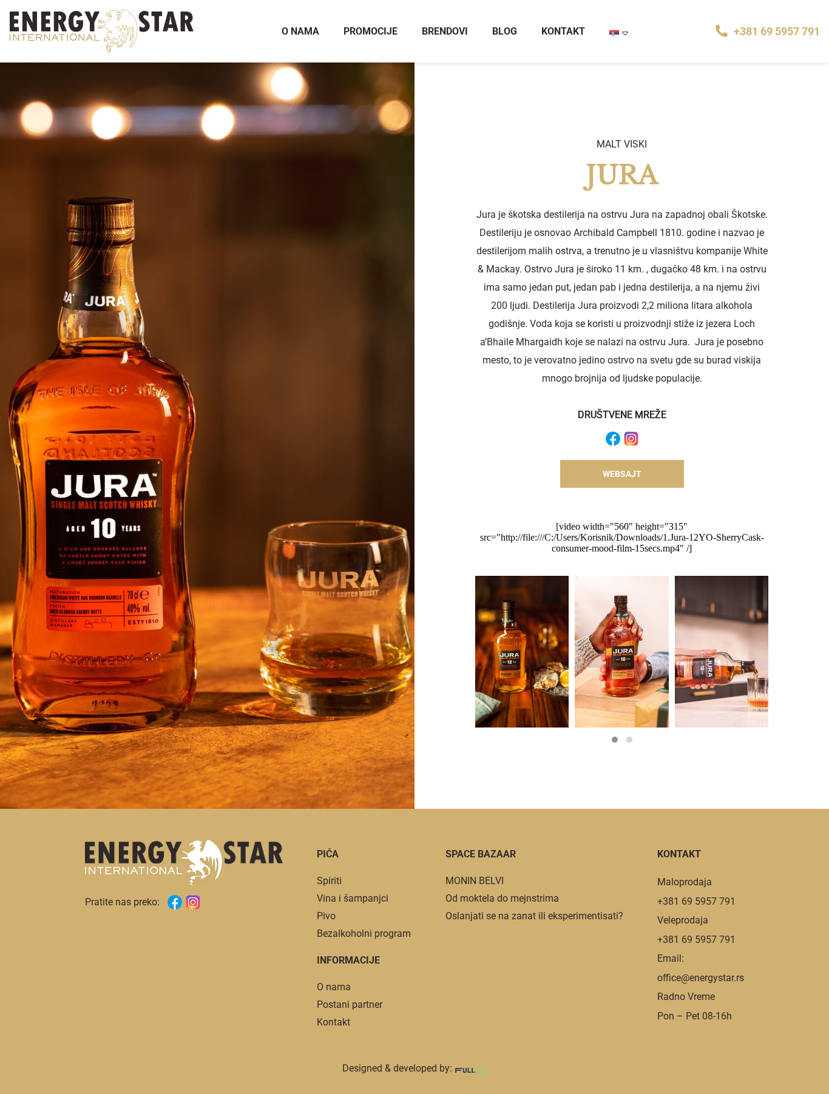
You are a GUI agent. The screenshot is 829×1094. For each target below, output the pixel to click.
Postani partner (349, 1004)
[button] (614, 740)
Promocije (370, 31)
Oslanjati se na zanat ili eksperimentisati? (534, 916)
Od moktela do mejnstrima (502, 898)
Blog (504, 31)
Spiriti (329, 880)
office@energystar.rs (700, 978)
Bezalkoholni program (364, 933)
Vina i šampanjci (352, 898)
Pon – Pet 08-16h (694, 1016)
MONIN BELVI (474, 880)
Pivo (326, 916)
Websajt (622, 474)
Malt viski (622, 144)
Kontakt (563, 31)
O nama (300, 31)
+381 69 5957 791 (777, 31)
